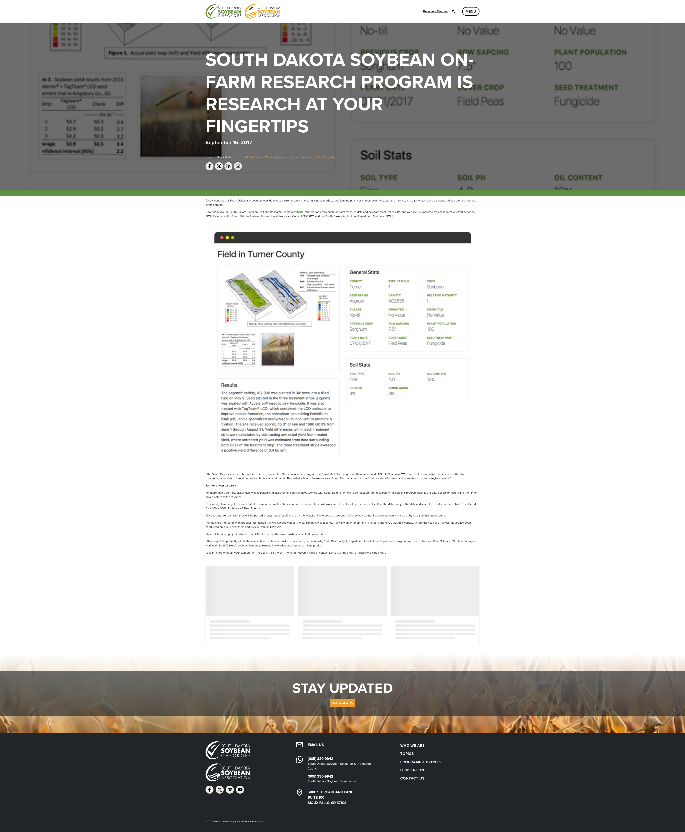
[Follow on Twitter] (220, 790)
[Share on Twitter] (219, 166)
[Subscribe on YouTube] (240, 790)
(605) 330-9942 (320, 758)
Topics (407, 753)
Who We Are (412, 745)
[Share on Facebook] (210, 166)
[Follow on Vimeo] (230, 790)
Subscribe (340, 703)
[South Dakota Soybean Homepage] (243, 11)
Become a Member (435, 11)
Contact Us (412, 778)
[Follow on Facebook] (210, 790)
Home (209, 157)
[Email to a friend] (238, 166)
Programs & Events (420, 762)
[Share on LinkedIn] (228, 166)
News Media (224, 157)
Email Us (316, 744)
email (350, 553)
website (298, 212)
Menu (471, 11)
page (312, 553)
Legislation (412, 770)
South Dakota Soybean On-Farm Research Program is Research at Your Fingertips (286, 157)
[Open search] (453, 11)
